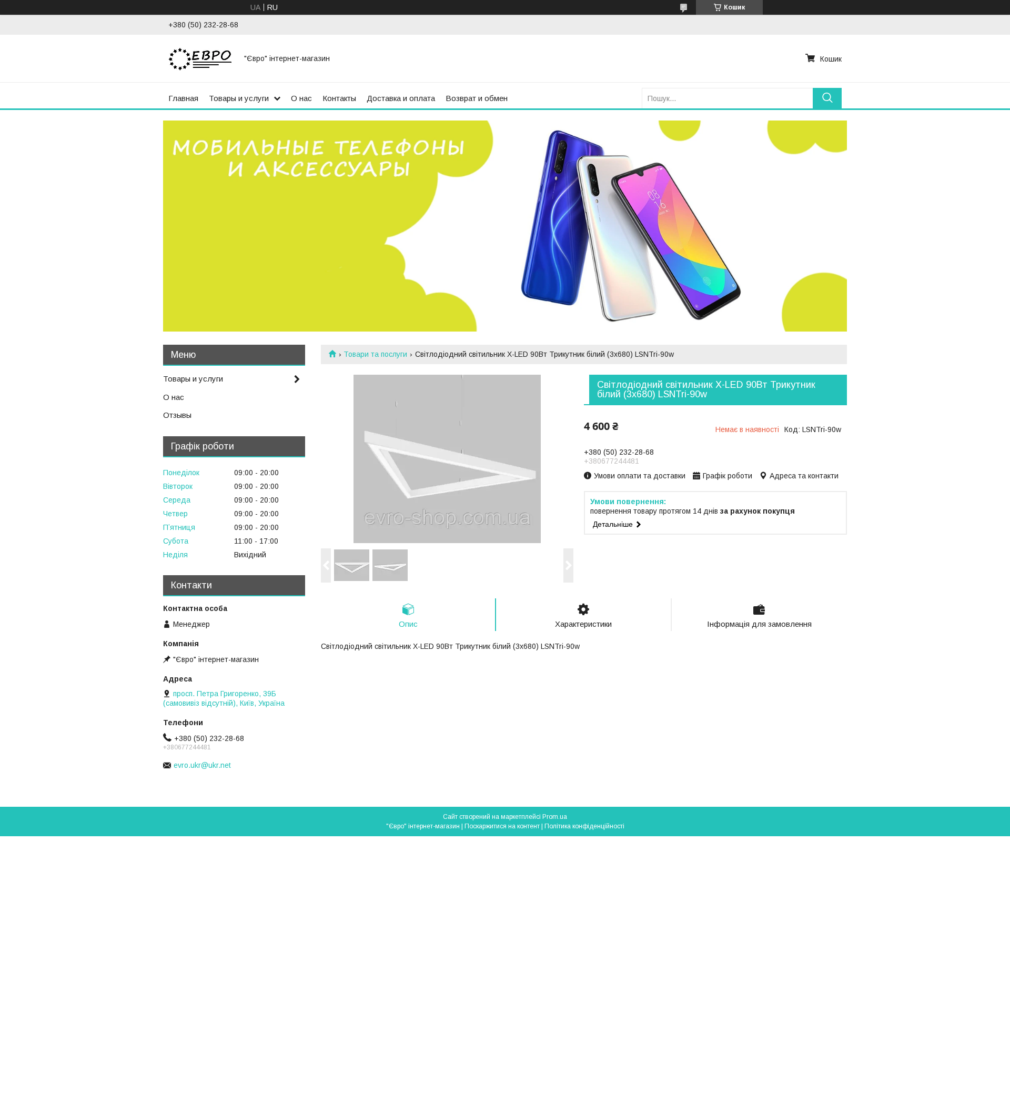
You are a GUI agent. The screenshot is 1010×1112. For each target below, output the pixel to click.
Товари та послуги (375, 354)
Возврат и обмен (477, 98)
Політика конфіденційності (584, 826)
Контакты (339, 98)
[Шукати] (827, 98)
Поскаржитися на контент (502, 826)
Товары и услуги (239, 98)
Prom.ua (554, 816)
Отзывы (177, 414)
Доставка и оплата (401, 98)
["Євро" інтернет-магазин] (199, 58)
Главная (183, 98)
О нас (301, 98)
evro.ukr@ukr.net (202, 765)
